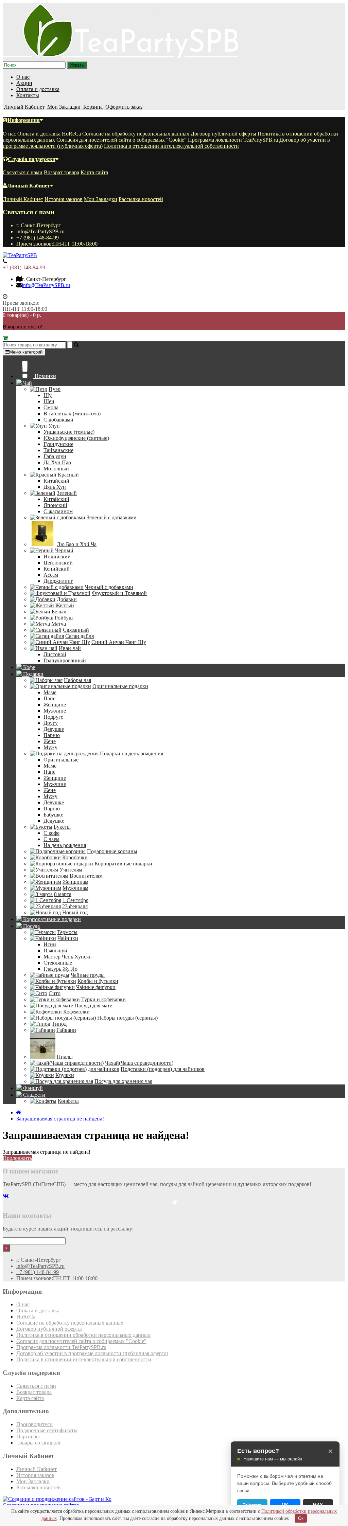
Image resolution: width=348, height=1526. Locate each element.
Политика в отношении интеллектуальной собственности (171, 146)
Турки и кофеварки (103, 999)
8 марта (62, 894)
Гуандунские (58, 444)
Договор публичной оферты (223, 134)
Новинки (44, 376)
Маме (50, 692)
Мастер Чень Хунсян (68, 956)
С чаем (51, 839)
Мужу (50, 747)
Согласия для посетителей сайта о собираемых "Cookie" (121, 140)
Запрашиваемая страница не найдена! (60, 1118)
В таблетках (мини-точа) (72, 413)
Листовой (55, 654)
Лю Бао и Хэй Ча (77, 544)
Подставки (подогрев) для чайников (163, 1069)
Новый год (75, 912)
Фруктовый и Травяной (119, 593)
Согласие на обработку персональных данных (135, 134)
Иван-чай (70, 648)
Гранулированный (65, 660)
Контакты (27, 95)
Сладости (33, 1095)
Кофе (28, 667)
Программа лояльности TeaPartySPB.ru (233, 140)
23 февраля (75, 906)
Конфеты (68, 1101)
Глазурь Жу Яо (60, 969)
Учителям (70, 870)
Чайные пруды (88, 975)
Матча (58, 624)
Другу (51, 723)
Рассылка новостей (141, 199)
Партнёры (28, 1436)
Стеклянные (58, 963)
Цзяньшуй (55, 950)
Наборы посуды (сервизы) (127, 1018)
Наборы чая (77, 680)
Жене (50, 741)
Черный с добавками (109, 587)
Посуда (31, 926)
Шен (49, 401)
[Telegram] (174, 1202)
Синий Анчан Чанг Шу (118, 642)
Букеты (62, 827)
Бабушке (53, 815)
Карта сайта (94, 172)
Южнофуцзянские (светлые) (76, 438)
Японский (55, 505)
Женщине (55, 704)
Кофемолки (76, 1012)
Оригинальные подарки (120, 686)
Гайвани (66, 1030)
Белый (59, 611)
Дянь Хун (55, 487)
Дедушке (54, 821)
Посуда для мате (93, 1005)
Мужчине (55, 711)
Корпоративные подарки (123, 863)
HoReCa (71, 134)
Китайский (56, 481)
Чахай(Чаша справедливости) (139, 1063)
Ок (300, 1518)
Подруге (53, 717)
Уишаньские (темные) (69, 432)
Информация (23, 120)
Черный (64, 550)
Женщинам (75, 882)
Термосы (67, 932)
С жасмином (58, 511)
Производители (34, 1424)
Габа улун (55, 456)
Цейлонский (58, 562)
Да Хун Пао (57, 462)
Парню (52, 735)
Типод (59, 1024)
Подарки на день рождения (131, 753)
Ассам (51, 575)
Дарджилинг (58, 581)
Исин (50, 944)
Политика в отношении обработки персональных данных (83, 1335)
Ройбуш (64, 618)
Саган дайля (79, 636)
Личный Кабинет (28, 185)
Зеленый (67, 493)
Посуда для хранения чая (123, 1081)
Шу (48, 395)
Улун (54, 426)
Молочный (56, 468)
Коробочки (75, 857)
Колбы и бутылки (97, 981)
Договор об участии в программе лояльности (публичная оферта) (92, 1353)
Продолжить (17, 1158)
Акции (24, 83)
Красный (68, 475)
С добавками (58, 420)
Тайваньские (58, 450)
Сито (54, 993)
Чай (27, 383)
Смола (51, 407)
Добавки (67, 599)
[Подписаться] (6, 1248)
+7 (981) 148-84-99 (37, 237)
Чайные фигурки (96, 987)
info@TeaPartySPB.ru (40, 231)
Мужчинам (75, 888)
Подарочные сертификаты (46, 1430)
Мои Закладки (100, 199)
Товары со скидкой (38, 1443)
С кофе (51, 833)
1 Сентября (75, 900)
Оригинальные (61, 759)
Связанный (76, 630)
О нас (23, 77)
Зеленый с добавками (112, 517)
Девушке (54, 729)
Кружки (64, 1075)
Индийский (57, 556)
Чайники (67, 938)
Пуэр (54, 389)
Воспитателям (86, 876)
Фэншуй (32, 1088)
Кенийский (57, 569)
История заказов (64, 199)
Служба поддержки (31, 159)
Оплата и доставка (37, 89)
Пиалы (65, 1057)
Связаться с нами (22, 172)
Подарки (33, 674)
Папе (49, 698)
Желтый (64, 605)
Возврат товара (61, 172)
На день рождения (65, 845)
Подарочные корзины (112, 851)
